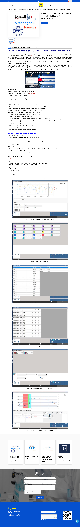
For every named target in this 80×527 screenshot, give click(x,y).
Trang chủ (12, 5)
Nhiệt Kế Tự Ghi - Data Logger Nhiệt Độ (35, 9)
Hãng (33, 5)
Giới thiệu (18, 5)
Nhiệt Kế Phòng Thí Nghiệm (23, 9)
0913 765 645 (20, 1)
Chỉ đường (65, 1)
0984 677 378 (27, 1)
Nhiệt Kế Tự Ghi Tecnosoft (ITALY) (49, 9)
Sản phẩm (26, 5)
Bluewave (33, 55)
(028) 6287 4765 (20, 514)
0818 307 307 (15, 1)
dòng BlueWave (32, 93)
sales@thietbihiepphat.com (41, 1)
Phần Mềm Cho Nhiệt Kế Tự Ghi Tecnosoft (63, 9)
